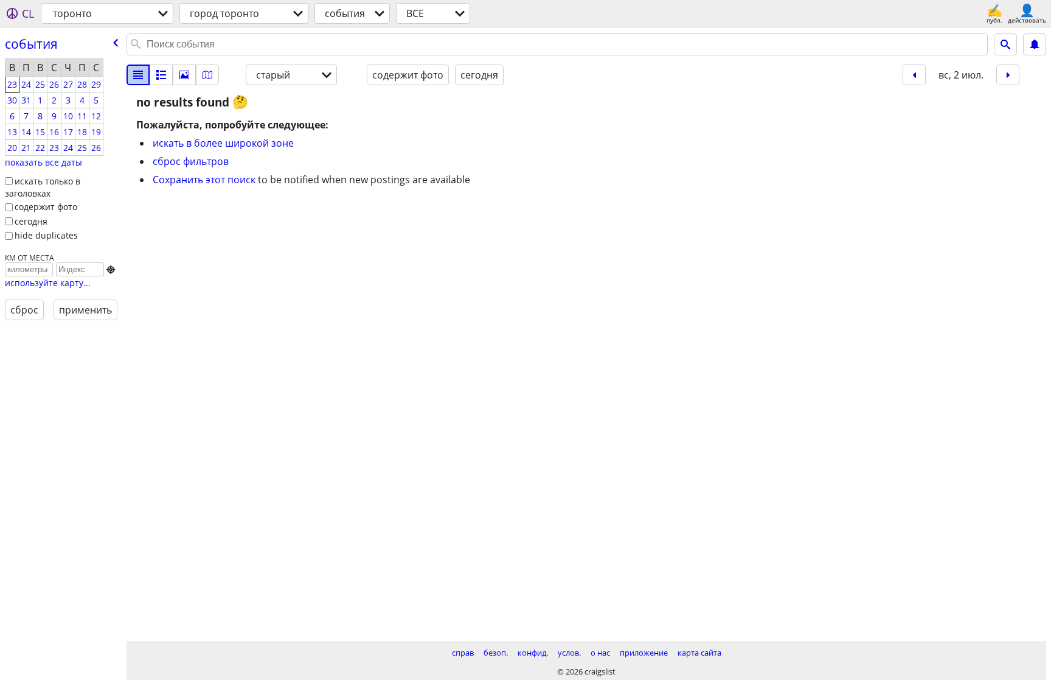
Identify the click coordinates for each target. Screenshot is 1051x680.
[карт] (207, 75)
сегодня (31, 221)
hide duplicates (46, 235)
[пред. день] (914, 75)
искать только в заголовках (42, 187)
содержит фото (46, 206)
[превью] (161, 75)
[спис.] (138, 75)
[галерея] (184, 75)
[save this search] (1034, 44)
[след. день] (1007, 75)
